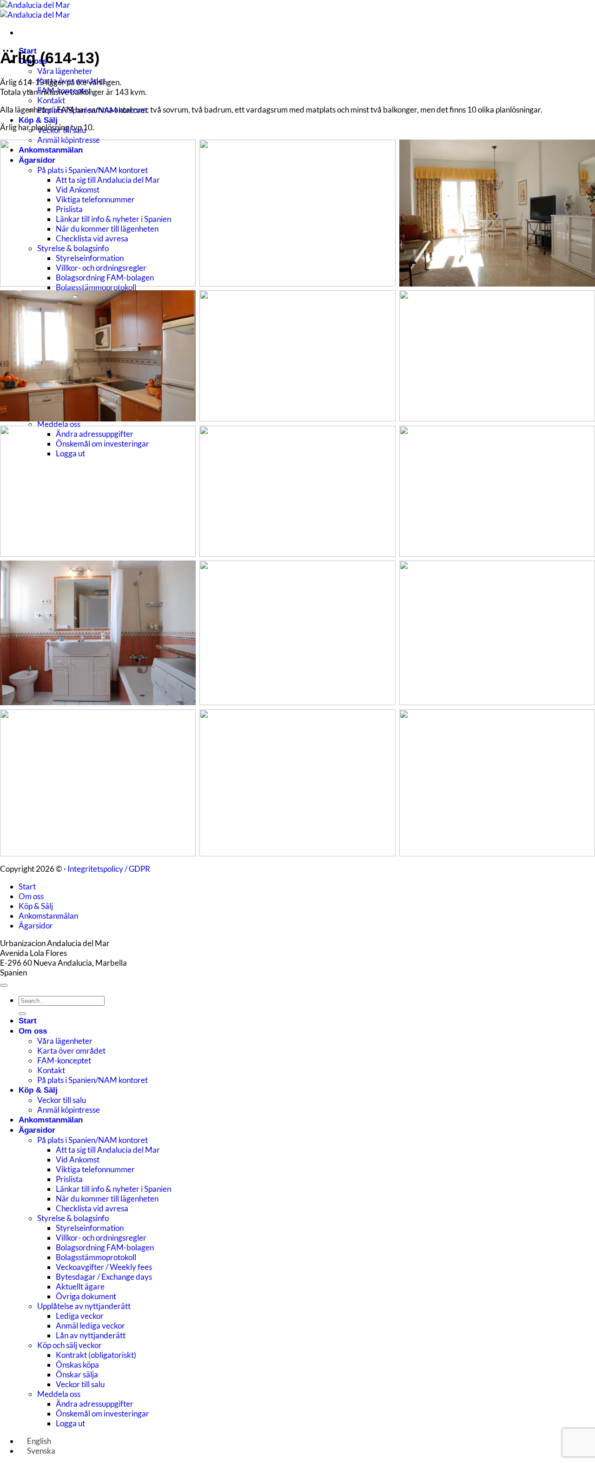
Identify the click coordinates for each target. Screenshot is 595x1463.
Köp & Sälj (38, 120)
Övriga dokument (86, 1296)
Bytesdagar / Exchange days (104, 1277)
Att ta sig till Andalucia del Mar (108, 1150)
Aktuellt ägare (80, 1286)
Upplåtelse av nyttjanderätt (84, 1306)
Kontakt (51, 100)
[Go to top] (3, 985)
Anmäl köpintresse (68, 1110)
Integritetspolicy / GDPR (108, 869)
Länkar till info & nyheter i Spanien (113, 1189)
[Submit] (22, 1013)
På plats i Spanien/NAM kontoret (92, 1080)
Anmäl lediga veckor (90, 1325)
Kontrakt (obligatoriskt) (96, 1355)
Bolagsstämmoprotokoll (96, 287)
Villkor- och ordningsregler (101, 1238)
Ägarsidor (36, 925)
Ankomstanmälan (48, 916)
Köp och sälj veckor (69, 1345)
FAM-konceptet (64, 1060)
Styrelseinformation (90, 1228)
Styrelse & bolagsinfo (73, 1218)
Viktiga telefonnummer (95, 1169)
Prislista (69, 1179)
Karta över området (71, 1050)
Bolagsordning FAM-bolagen (105, 1247)
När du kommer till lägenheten (107, 1198)
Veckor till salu (61, 1100)
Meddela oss (58, 424)
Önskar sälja (77, 1374)
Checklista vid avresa (92, 1208)
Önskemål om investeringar (102, 1413)
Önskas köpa (77, 1364)
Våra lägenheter (65, 71)
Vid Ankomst (77, 1159)
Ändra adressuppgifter (94, 1404)
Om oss (31, 896)
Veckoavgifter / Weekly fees (104, 1267)
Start (27, 886)
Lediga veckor (80, 1316)
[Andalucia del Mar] (35, 10)
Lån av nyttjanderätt (91, 1335)
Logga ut (70, 1423)
